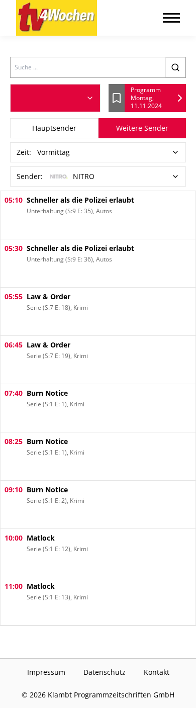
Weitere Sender (142, 128)
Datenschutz (104, 672)
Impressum (46, 672)
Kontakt (156, 672)
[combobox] (55, 98)
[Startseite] (56, 18)
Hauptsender (54, 128)
